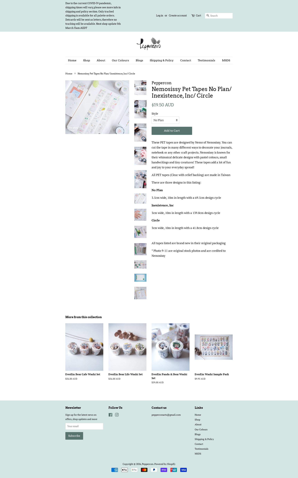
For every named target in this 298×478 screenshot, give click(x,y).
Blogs (139, 60)
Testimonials (206, 60)
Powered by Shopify (164, 464)
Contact (185, 60)
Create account (178, 15)
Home (72, 60)
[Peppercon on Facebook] (110, 415)
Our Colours (120, 60)
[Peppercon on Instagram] (117, 415)
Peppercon (147, 464)
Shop (86, 60)
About (101, 60)
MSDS (226, 60)
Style (155, 114)
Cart (198, 15)
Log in (159, 15)
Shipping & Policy (161, 60)
